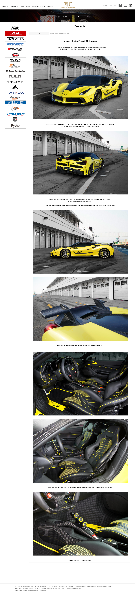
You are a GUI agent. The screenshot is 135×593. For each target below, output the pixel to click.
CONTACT (50, 6)
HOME (105, 5)
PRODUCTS (14, 6)
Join (115, 5)
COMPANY (5, 6)
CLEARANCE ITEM (38, 6)
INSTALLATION (25, 6)
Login (110, 5)
